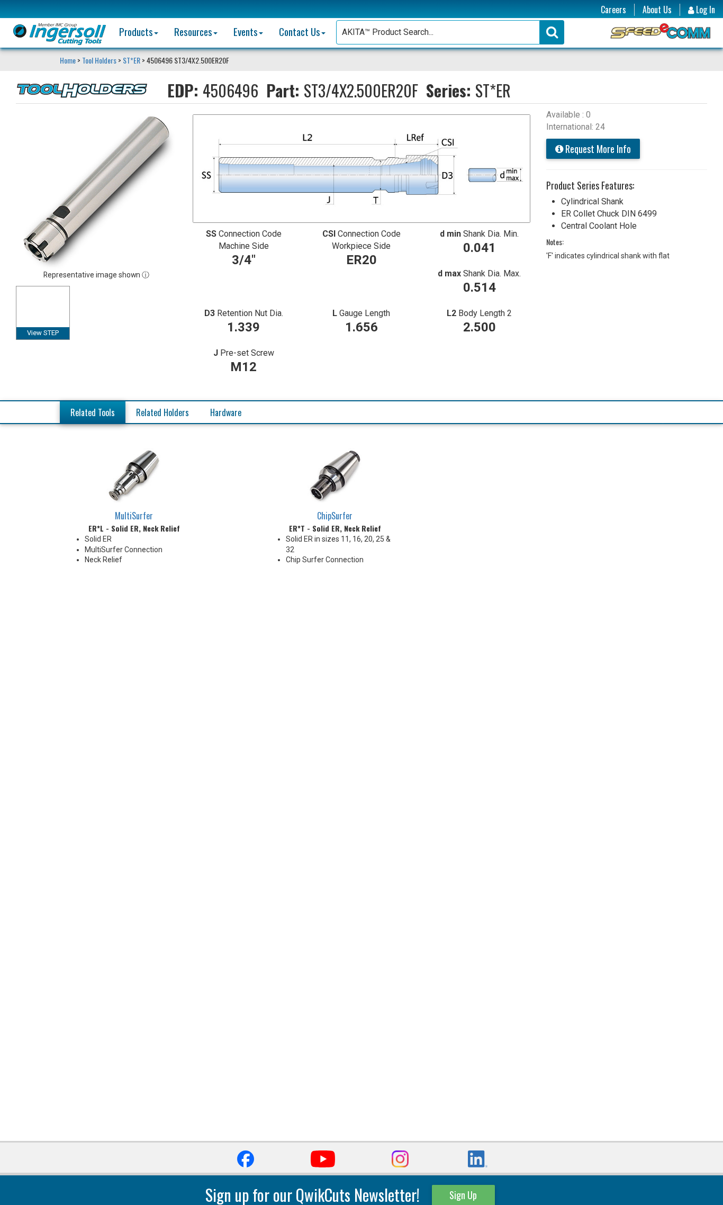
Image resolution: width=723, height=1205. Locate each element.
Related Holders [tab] (162, 412)
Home (68, 60)
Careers (613, 10)
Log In (704, 10)
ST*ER (131, 60)
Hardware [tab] (225, 412)
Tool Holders (99, 60)
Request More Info (597, 149)
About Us (657, 10)
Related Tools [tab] (92, 412)
